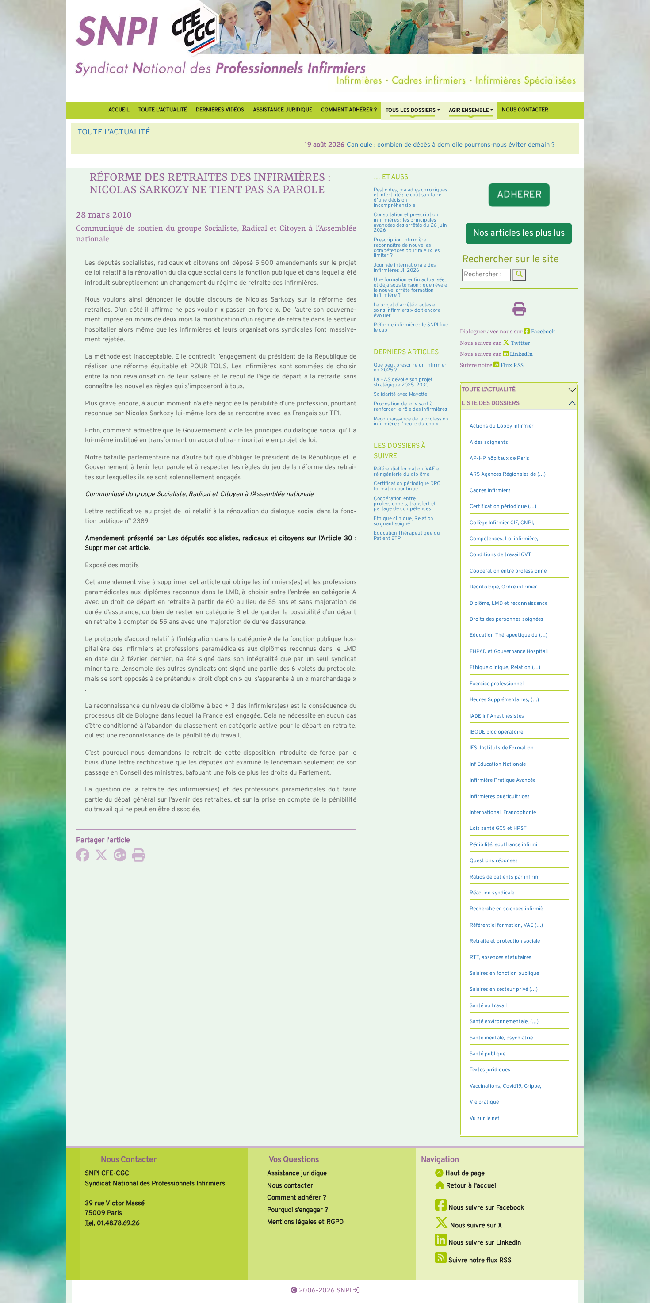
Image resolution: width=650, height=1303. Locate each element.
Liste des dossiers (491, 403)
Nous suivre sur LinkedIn (484, 1243)
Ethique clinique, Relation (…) (505, 667)
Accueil (119, 110)
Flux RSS (511, 365)
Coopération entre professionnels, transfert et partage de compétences (405, 504)
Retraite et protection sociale (505, 941)
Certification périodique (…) (503, 506)
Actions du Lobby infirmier (502, 426)
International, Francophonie (503, 812)
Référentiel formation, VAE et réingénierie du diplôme (407, 472)
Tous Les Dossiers (411, 110)
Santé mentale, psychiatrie (501, 1038)
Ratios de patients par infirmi (504, 877)
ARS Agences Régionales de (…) (508, 474)
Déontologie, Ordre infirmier (503, 587)
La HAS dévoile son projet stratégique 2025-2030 (403, 382)
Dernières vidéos (220, 110)
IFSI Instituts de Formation (502, 748)
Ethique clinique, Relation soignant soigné (403, 521)
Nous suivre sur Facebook (485, 1208)
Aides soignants (489, 442)
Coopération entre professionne (508, 571)
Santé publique (487, 1054)
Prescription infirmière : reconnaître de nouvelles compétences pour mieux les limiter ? (407, 248)
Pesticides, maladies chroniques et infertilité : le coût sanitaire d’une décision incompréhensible (410, 198)
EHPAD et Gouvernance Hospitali (509, 651)
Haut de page (464, 1173)
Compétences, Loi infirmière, (504, 539)
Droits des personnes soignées (506, 619)
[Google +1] (119, 858)
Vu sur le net (485, 1118)
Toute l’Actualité (162, 110)
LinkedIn (521, 354)
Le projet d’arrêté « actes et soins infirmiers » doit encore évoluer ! (407, 310)
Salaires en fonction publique (504, 973)
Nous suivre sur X (475, 1226)
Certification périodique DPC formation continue (407, 486)
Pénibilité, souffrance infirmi (503, 844)
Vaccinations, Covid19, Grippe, (505, 1086)
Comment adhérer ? (296, 1198)
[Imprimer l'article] (138, 858)
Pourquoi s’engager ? (297, 1210)
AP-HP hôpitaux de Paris (499, 458)
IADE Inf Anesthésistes (497, 716)
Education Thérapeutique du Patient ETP (407, 536)
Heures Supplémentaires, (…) (504, 699)
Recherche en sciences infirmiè (506, 909)
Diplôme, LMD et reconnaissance (508, 603)
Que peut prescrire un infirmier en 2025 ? (410, 368)
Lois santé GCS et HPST (498, 828)
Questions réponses (494, 860)
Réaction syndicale (492, 893)
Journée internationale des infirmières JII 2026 (405, 268)
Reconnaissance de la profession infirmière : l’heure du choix (411, 422)
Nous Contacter (129, 1160)
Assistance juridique (282, 110)
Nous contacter (525, 110)
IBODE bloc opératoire (496, 732)
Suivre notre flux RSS (479, 1261)
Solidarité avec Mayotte (400, 394)
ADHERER (519, 195)
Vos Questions (294, 1160)
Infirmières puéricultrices (500, 796)
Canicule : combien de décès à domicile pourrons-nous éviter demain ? (223, 145)
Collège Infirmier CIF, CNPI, (502, 523)
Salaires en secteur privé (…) (504, 989)
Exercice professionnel (497, 684)
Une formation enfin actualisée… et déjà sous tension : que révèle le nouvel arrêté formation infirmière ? (411, 287)
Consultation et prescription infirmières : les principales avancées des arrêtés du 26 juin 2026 (410, 222)
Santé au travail (488, 1005)
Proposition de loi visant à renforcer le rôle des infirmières (410, 407)
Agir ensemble (469, 110)
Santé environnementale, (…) (504, 1021)
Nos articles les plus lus (519, 233)
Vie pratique (484, 1102)
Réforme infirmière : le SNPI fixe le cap (411, 327)
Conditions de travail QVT (500, 554)
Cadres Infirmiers (490, 490)
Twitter (519, 343)
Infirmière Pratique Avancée (502, 780)
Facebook (542, 332)
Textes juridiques (490, 1070)
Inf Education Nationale (498, 764)
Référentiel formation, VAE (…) (506, 925)
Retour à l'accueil (471, 1186)
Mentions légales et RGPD (305, 1222)
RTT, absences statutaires (500, 957)
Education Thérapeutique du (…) (508, 635)
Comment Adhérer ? (349, 110)
